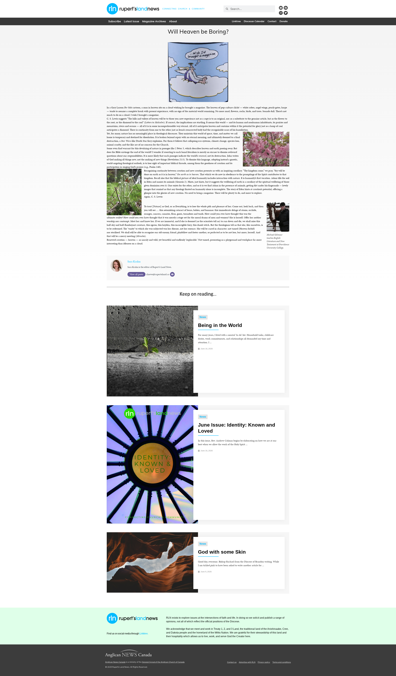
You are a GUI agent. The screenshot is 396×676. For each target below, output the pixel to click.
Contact (272, 21)
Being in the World (220, 325)
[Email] (172, 274)
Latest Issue (131, 21)
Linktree (236, 21)
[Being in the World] (152, 395)
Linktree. (144, 633)
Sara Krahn (133, 261)
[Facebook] (286, 8)
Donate (284, 21)
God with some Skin (222, 552)
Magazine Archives (154, 21)
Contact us (232, 662)
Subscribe (114, 21)
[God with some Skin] (152, 591)
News (203, 317)
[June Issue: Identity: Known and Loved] (152, 522)
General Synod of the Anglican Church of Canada (163, 662)
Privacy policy (264, 662)
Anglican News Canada (115, 662)
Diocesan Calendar (254, 21)
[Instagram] (281, 13)
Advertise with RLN (247, 662)
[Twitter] (286, 13)
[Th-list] (281, 8)
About (173, 21)
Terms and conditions (281, 662)
